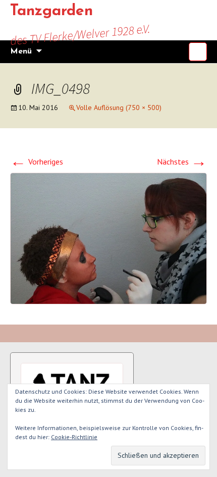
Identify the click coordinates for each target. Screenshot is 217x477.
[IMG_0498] (108, 237)
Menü (21, 51)
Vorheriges (36, 161)
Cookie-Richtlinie (74, 437)
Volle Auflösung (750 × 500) (118, 107)
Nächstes (182, 161)
